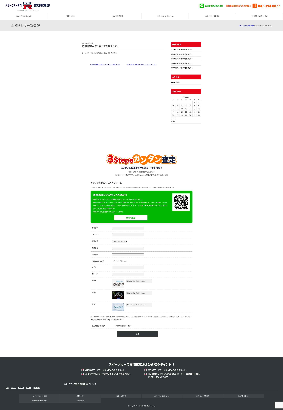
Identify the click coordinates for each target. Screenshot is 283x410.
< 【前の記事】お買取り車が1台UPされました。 (105, 64)
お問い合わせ (80, 400)
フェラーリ (21, 388)
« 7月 (173, 121)
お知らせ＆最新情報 (249, 25)
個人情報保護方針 (243, 396)
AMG (7, 388)
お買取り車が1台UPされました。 (182, 50)
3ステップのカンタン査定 (23, 16)
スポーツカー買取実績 (212, 16)
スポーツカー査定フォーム (165, 16)
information (175, 82)
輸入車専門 (36, 388)
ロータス (28, 388)
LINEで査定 (130, 217)
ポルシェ (13, 388)
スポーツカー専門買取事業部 (28, 6)
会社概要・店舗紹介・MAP (259, 16)
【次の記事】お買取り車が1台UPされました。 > (142, 64)
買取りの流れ (70, 16)
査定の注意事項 (118, 16)
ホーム (240, 25)
